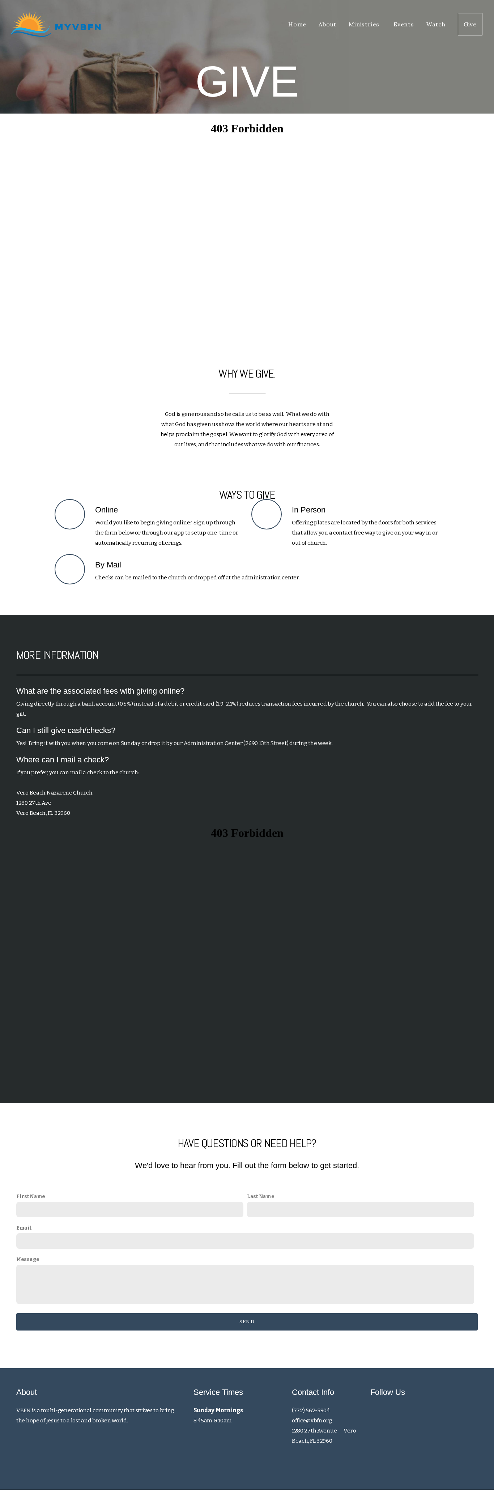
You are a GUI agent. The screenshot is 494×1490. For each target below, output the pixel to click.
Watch (436, 24)
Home (297, 24)
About (327, 24)
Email (24, 1228)
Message (27, 1259)
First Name (30, 1196)
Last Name (260, 1196)
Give (470, 24)
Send (247, 1321)
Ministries (365, 24)
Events (403, 24)
